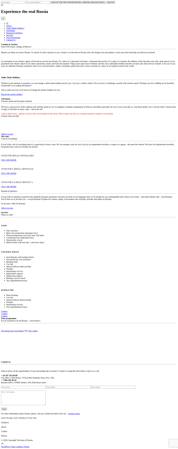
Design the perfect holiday (12, 94)
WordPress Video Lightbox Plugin (15, 447)
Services (9, 35)
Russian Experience (14, 33)
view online (33, 331)
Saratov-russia (74, 414)
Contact (4, 311)
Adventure (10, 30)
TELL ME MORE (8, 160)
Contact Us (11, 40)
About (8, 26)
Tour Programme (13, 37)
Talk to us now (7, 134)
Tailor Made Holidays (15, 28)
